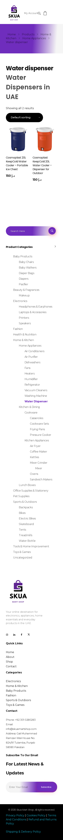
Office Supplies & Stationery (30, 490)
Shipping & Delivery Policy (23, 831)
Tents (22, 529)
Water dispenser (36, 401)
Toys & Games (22, 552)
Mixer (38, 468)
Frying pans (37, 429)
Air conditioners (34, 351)
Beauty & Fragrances (26, 289)
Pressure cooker (40, 434)
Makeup (24, 295)
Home (12, 34)
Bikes (22, 513)
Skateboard (26, 524)
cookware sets (39, 423)
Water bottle (27, 540)
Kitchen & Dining (29, 407)
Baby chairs (26, 262)
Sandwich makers (41, 479)
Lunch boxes (27, 485)
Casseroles (36, 418)
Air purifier (31, 356)
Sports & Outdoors (25, 501)
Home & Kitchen (23, 340)
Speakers (25, 323)
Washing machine (36, 395)
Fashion (18, 329)
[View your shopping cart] (46, 13)
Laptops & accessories (32, 312)
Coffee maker (38, 451)
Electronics (20, 301)
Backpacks (26, 507)
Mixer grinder (38, 462)
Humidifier (31, 379)
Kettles (34, 457)
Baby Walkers (27, 267)
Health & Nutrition (24, 334)
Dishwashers (32, 362)
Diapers (23, 278)
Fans (27, 368)
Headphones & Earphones (35, 306)
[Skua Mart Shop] (14, 13)
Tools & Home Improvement (31, 546)
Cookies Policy (36, 815)
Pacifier (23, 284)
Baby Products (22, 256)
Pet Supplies (21, 496)
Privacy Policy (15, 815)
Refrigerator (32, 384)
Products (28, 34)
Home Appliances (34, 38)
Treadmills (25, 535)
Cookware (31, 412)
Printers (24, 317)
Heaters (30, 373)
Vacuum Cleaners (36, 390)
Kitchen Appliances (37, 440)
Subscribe (46, 787)
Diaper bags (26, 273)
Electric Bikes (27, 518)
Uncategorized (22, 557)
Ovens (34, 474)
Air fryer (35, 446)
